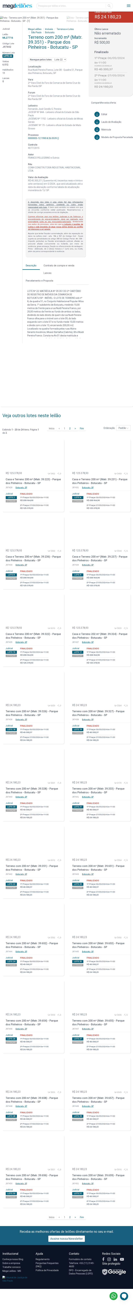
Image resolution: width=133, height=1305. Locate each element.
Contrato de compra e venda (59, 265)
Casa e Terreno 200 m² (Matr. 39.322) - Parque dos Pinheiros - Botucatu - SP (33, 635)
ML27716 (7, 37)
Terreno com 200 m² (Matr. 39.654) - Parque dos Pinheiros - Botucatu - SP (32, 1022)
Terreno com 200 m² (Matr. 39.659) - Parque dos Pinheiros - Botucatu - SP (98, 1177)
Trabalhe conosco (11, 1267)
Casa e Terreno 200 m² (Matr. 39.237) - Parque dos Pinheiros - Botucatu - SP (99, 558)
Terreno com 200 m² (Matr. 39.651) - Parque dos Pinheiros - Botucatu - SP (98, 867)
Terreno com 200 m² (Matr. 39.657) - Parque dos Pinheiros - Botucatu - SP (98, 1099)
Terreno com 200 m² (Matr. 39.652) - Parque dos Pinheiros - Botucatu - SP (32, 945)
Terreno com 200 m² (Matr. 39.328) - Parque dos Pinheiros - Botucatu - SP (32, 790)
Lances (47, 273)
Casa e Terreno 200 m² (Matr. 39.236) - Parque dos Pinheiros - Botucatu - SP (33, 558)
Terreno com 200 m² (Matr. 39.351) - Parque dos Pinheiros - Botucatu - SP (32, 867)
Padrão (123, 428)
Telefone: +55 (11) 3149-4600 (81, 1265)
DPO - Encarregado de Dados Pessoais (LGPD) (81, 1272)
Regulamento (43, 1259)
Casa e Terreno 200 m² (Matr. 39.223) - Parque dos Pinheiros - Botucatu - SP (33, 481)
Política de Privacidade (47, 1270)
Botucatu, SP (21, 487)
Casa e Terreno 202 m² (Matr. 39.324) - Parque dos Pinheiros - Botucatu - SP (99, 635)
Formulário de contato (80, 1259)
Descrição (31, 265)
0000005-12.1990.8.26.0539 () (43, 138)
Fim (82, 428)
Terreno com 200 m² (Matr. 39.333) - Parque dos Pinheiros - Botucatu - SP (98, 790)
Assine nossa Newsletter (66, 1238)
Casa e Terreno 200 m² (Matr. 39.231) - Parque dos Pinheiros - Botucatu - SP (99, 481)
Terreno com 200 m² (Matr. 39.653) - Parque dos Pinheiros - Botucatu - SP (98, 945)
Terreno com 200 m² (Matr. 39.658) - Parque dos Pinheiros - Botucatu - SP (32, 1099)
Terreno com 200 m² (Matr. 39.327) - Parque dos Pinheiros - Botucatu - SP (98, 713)
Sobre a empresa (11, 1263)
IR (109, 6)
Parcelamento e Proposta (39, 280)
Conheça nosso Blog (12, 1259)
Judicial (9, 494)
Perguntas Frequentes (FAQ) (47, 1265)
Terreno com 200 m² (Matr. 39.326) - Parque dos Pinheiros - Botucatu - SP (32, 713)
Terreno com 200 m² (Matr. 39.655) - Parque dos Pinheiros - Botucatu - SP (98, 1022)
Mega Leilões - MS (11, 1271)
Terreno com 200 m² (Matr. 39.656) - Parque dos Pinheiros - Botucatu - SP (32, 1177)
